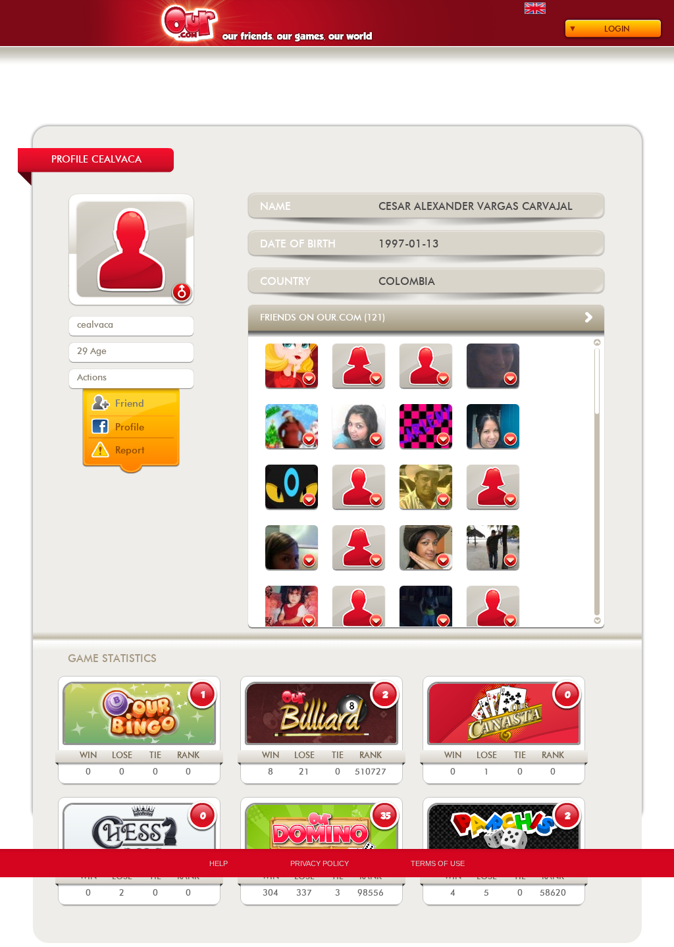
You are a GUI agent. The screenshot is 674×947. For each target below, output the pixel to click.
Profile (129, 427)
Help (218, 863)
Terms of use (438, 863)
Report (130, 450)
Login (617, 29)
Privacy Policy (319, 863)
